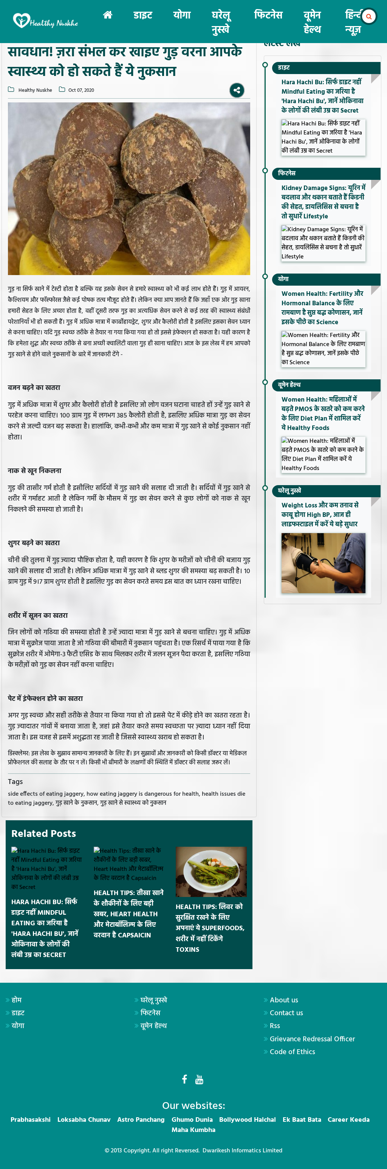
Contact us (286, 1013)
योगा (181, 16)
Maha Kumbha (193, 1130)
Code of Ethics (292, 1052)
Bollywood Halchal (247, 1120)
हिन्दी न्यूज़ (355, 23)
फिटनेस (268, 16)
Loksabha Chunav (84, 1120)
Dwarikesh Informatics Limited (242, 1151)
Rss (275, 1026)
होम (17, 1000)
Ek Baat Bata (302, 1120)
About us (284, 1000)
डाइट (143, 16)
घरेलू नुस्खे (221, 23)
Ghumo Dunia (192, 1120)
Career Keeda (349, 1120)
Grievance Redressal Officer (312, 1039)
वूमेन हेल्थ (312, 23)
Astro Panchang (141, 1120)
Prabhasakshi (31, 1120)
